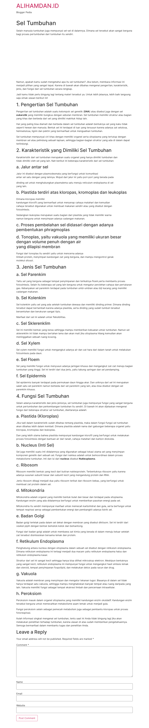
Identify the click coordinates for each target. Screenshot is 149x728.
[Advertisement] (74, 58)
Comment (22, 645)
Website (20, 705)
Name (19, 682)
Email (19, 693)
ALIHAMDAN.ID (37, 5)
